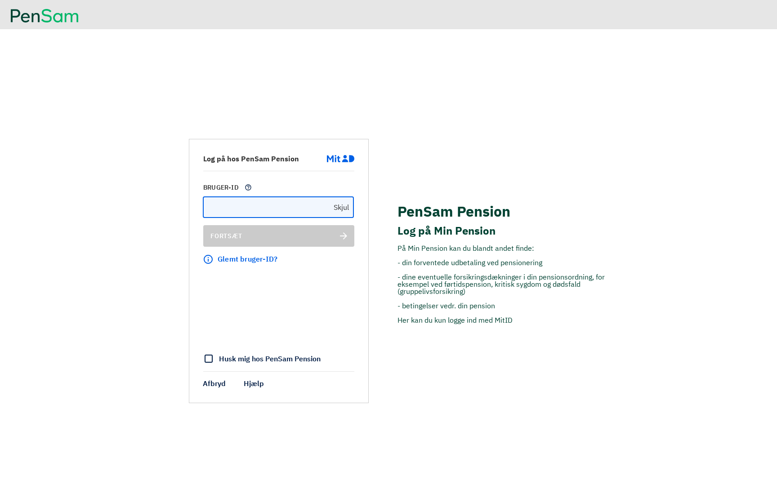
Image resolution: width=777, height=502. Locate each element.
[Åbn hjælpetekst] (248, 187)
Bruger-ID (221, 187)
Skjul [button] (341, 207)
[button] (214, 383)
